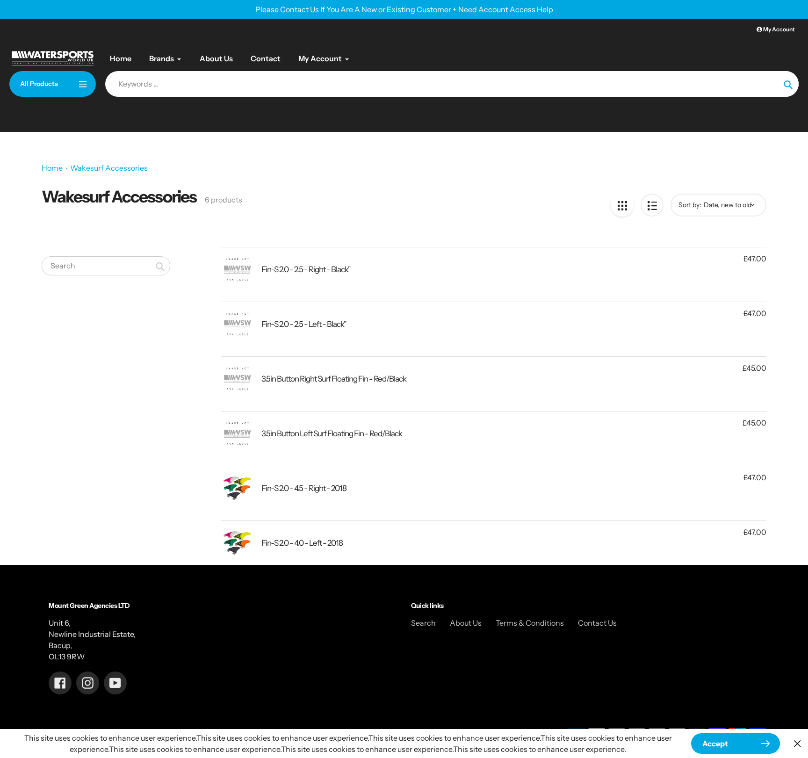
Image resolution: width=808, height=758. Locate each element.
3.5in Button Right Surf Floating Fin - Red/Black (333, 378)
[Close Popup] (797, 744)
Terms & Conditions (530, 623)
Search (423, 623)
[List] (652, 205)
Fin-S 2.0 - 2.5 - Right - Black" (306, 269)
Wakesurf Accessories (109, 168)
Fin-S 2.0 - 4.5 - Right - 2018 (303, 488)
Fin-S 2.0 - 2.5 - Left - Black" (303, 324)
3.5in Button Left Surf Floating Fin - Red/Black (331, 433)
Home (52, 168)
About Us (466, 623)
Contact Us (597, 623)
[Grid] (622, 205)
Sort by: (689, 205)
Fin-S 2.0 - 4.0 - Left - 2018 (302, 543)
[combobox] (106, 265)
